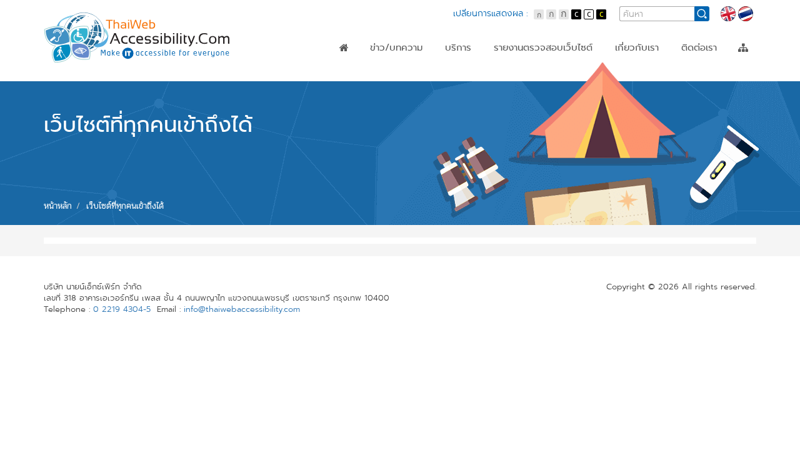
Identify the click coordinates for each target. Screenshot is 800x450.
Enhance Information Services (561, 91)
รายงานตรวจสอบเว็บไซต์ (543, 47)
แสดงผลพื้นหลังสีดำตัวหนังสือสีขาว (576, 14)
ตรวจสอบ (465, 68)
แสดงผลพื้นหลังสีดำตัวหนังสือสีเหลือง (601, 14)
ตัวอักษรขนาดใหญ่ (564, 14)
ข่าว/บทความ (396, 47)
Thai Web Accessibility (137, 37)
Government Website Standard (564, 79)
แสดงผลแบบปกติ (589, 14)
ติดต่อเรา (699, 47)
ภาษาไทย (745, 13)
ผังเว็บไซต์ (743, 48)
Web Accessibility (533, 68)
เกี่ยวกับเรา (637, 47)
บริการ (458, 47)
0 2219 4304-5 (122, 309)
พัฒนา (458, 91)
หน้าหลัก (344, 48)
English (728, 13)
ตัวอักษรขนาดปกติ (539, 14)
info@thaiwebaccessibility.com (242, 309)
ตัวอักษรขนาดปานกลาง (551, 14)
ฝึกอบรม (462, 79)
